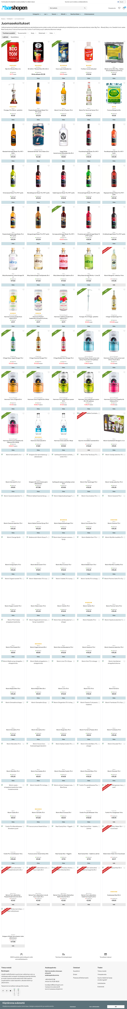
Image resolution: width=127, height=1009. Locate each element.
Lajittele (5, 37)
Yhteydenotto (112, 8)
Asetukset (73, 1006)
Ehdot (75, 974)
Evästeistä (101, 987)
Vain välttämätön (94, 1006)
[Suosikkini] (119, 8)
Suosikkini (76, 971)
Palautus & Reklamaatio (80, 978)
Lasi (45, 14)
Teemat (54, 14)
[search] (84, 8)
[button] (13, 78)
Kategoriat (36, 14)
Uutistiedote (101, 983)
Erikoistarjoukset (89, 14)
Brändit (63, 14)
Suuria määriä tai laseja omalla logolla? (105, 979)
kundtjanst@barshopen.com (54, 985)
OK (116, 1006)
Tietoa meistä (102, 971)
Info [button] (114, 285)
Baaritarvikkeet (75, 14)
